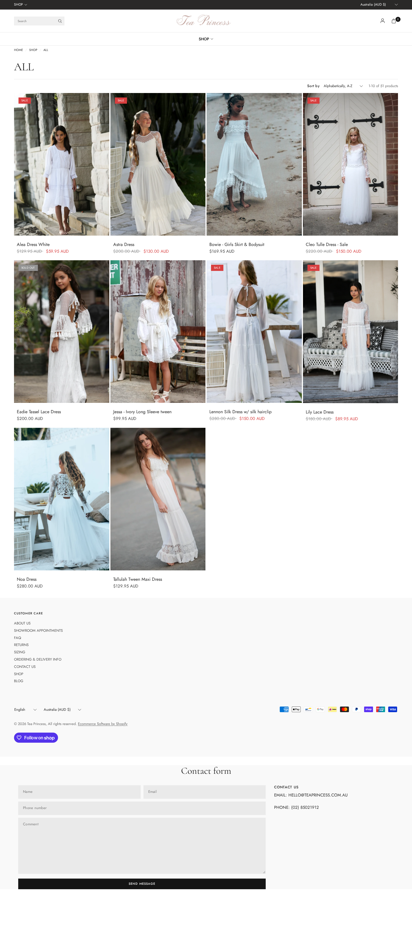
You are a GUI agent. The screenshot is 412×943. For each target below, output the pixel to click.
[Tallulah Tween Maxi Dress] (158, 499)
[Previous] (18, 164)
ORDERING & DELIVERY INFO (37, 659)
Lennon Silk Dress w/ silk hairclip (240, 411)
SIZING (19, 652)
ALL (45, 50)
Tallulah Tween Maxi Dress (137, 579)
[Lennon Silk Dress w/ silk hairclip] (254, 331)
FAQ (17, 637)
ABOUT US (22, 623)
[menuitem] (20, 5)
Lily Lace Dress (320, 412)
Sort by (313, 86)
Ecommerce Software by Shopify (103, 723)
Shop (33, 50)
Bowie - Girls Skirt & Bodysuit (236, 244)
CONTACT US (25, 666)
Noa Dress (26, 579)
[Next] (105, 164)
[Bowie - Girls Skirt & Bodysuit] (254, 164)
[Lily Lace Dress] (350, 331)
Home (18, 50)
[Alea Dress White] (61, 164)
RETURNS (21, 644)
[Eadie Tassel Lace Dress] (61, 331)
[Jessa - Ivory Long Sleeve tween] (158, 331)
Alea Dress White (33, 244)
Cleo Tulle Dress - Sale (327, 244)
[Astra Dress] (158, 164)
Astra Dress (123, 244)
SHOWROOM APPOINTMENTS (38, 630)
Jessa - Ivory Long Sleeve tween (142, 411)
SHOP (18, 4)
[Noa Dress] (61, 499)
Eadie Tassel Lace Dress (39, 411)
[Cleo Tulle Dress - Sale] (350, 164)
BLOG (18, 681)
